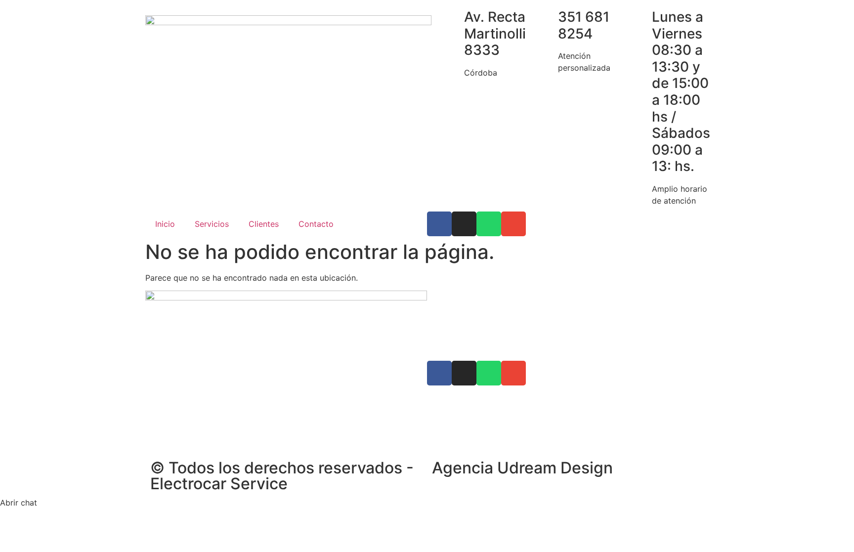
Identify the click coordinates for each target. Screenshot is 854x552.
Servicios (212, 224)
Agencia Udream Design (522, 467)
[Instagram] (464, 224)
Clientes (264, 224)
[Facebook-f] (439, 224)
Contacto (316, 224)
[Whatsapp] (488, 224)
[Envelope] (513, 224)
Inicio (165, 224)
